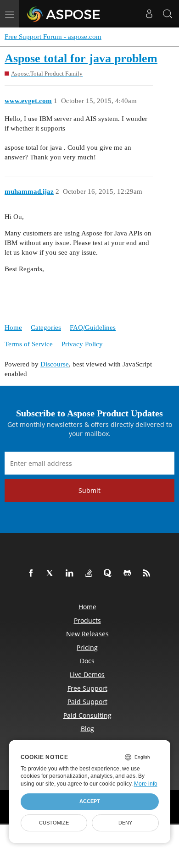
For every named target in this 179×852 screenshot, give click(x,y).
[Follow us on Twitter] (52, 573)
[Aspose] (64, 13)
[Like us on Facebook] (33, 573)
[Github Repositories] (129, 573)
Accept (89, 801)
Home (13, 327)
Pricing (87, 647)
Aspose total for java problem (81, 58)
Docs (87, 660)
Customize (54, 822)
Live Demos (87, 674)
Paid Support (87, 701)
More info (145, 784)
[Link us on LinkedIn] (71, 573)
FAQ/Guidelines (93, 327)
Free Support (87, 688)
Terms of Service (29, 344)
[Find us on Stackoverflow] (90, 573)
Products (87, 620)
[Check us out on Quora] (110, 573)
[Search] (167, 13)
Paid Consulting (87, 715)
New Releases (87, 633)
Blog (87, 728)
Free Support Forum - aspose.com (53, 36)
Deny (125, 822)
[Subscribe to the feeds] (148, 573)
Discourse (54, 364)
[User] (149, 13)
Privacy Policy (82, 344)
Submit (89, 490)
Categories (46, 327)
